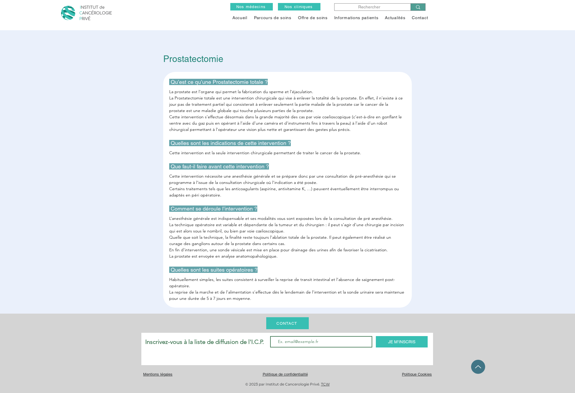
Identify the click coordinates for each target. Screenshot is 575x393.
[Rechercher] (418, 7)
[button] (313, 17)
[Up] (478, 367)
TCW (325, 384)
